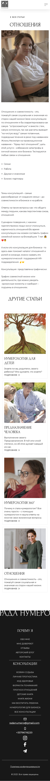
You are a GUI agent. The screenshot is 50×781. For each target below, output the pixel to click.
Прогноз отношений (25, 690)
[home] (21, 5)
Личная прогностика (25, 677)
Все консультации (25, 712)
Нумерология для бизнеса (25, 707)
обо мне (25, 639)
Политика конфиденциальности (25, 766)
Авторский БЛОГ (25, 652)
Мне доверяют (25, 644)
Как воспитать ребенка (25, 703)
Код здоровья (25, 681)
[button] (46, 5)
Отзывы (25, 648)
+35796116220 (24, 732)
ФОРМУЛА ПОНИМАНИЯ (25, 685)
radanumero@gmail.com (24, 723)
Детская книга (25, 694)
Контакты (25, 657)
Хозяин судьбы (25, 672)
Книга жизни (25, 699)
